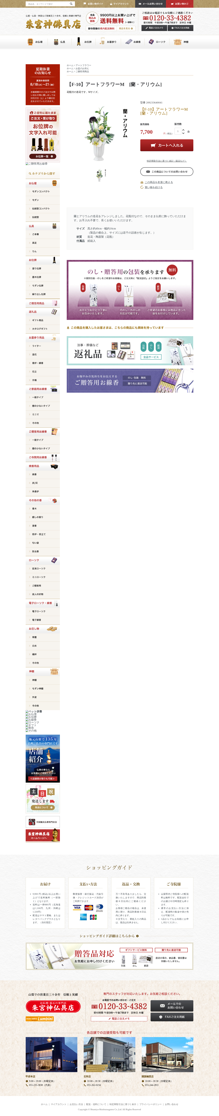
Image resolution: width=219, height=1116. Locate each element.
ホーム (70, 65)
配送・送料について (96, 1104)
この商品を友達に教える (159, 182)
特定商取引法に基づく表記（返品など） (167, 161)
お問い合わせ (171, 1104)
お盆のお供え (82, 68)
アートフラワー (83, 65)
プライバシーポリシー (150, 1104)
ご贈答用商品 (82, 71)
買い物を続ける (154, 187)
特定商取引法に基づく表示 (123, 1104)
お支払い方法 (76, 1104)
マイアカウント (58, 1104)
